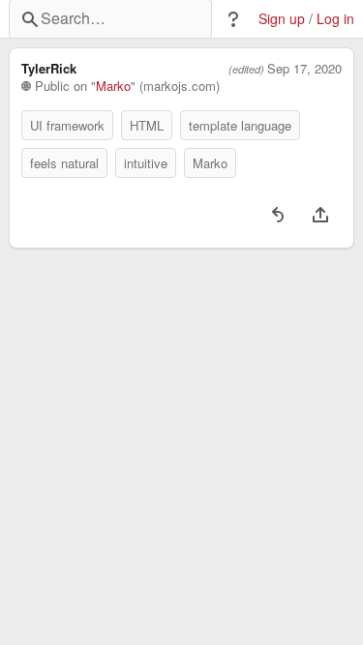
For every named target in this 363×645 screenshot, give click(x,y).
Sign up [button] (281, 19)
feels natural (64, 163)
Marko (113, 86)
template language (240, 125)
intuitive (145, 163)
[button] (233, 19)
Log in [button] (335, 19)
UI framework (67, 125)
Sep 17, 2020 (304, 68)
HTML (147, 125)
